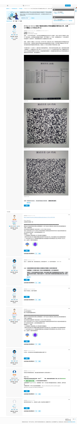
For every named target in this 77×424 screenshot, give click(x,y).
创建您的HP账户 (25, 18)
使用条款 (69, 421)
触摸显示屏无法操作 (52, 200)
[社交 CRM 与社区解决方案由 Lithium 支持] (68, 419)
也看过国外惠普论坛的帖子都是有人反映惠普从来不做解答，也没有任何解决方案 (42, 268)
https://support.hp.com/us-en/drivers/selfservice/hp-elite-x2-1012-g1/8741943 (39, 217)
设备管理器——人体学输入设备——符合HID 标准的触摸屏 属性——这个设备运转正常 (42, 270)
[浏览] (7, 5)
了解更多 (32, 18)
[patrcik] (14, 26)
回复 (27, 205)
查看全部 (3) (29, 202)
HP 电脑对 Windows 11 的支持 (59, 13)
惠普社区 (8, 8)
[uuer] (14, 401)
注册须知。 (74, 421)
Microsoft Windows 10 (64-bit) (41, 200)
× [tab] (73, 8)
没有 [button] (39, 253)
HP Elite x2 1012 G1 (30, 200)
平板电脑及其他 (14, 8)
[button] (69, 25)
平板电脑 (20, 8)
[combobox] (37, 5)
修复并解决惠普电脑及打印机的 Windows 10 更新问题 (63, 20)
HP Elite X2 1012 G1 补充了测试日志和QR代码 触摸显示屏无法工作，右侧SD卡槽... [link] (38, 8)
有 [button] (36, 253)
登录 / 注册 (68, 5)
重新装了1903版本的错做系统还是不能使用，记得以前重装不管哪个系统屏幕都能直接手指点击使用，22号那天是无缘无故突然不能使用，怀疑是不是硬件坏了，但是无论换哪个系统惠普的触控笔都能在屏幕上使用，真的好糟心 (47, 274)
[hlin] (14, 372)
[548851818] (14, 216)
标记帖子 (14, 39)
